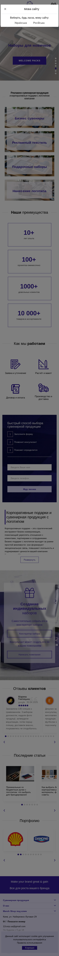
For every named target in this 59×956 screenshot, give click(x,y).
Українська (20, 23)
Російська (39, 23)
